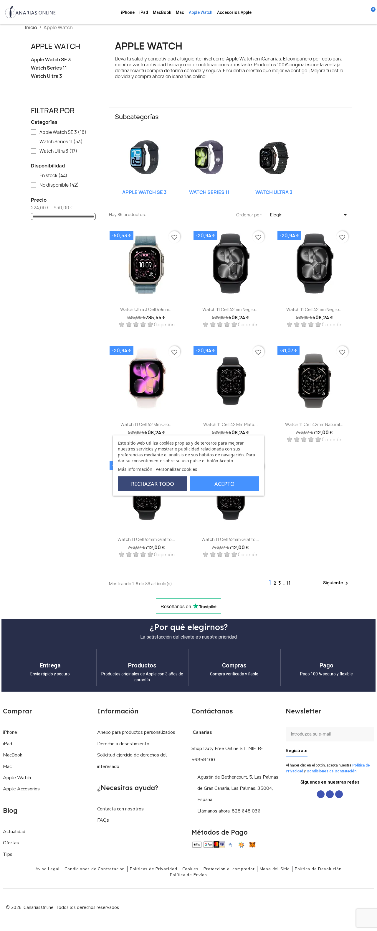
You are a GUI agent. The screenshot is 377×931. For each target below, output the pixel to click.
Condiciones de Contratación (331, 771)
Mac (180, 12)
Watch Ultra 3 (46, 76)
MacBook (162, 12)
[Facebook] (321, 794)
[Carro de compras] (370, 12)
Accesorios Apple (234, 12)
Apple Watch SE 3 (51, 60)
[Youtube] (339, 794)
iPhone (128, 12)
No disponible (59, 185)
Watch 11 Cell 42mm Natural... (314, 424)
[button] (338, 12)
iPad (143, 12)
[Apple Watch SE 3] (144, 158)
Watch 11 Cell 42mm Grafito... (146, 539)
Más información (135, 469)
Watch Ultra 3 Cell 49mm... (146, 309)
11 (288, 583)
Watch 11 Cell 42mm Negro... (230, 309)
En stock (53, 176)
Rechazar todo (152, 483)
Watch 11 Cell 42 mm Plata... (230, 424)
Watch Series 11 (49, 68)
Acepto (224, 483)
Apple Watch (200, 12)
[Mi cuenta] (363, 12)
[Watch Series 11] (209, 158)
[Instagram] (330, 794)
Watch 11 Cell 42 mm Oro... (146, 424)
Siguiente (336, 583)
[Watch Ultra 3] (273, 158)
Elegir (309, 214)
